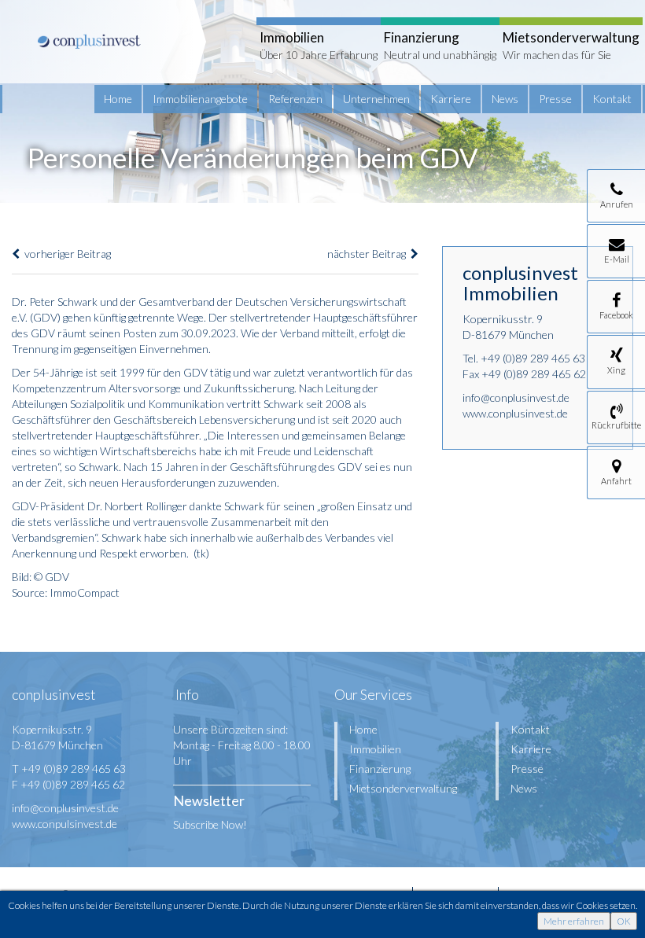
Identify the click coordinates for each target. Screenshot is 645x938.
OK (624, 921)
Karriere (450, 98)
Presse (555, 98)
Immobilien (375, 749)
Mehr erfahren (574, 921)
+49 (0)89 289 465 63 (533, 358)
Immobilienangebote (200, 98)
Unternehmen (376, 98)
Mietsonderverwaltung (403, 788)
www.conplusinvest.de (515, 413)
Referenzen (295, 98)
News (505, 98)
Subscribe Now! (210, 824)
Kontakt (612, 98)
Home (118, 98)
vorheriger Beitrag (65, 253)
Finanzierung (380, 768)
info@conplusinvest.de (516, 397)
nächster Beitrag (369, 253)
